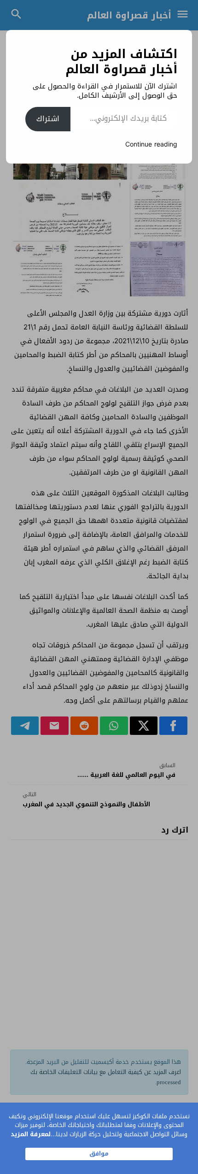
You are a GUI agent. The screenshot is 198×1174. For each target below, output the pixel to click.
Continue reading (151, 144)
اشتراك (47, 119)
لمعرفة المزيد (31, 1134)
